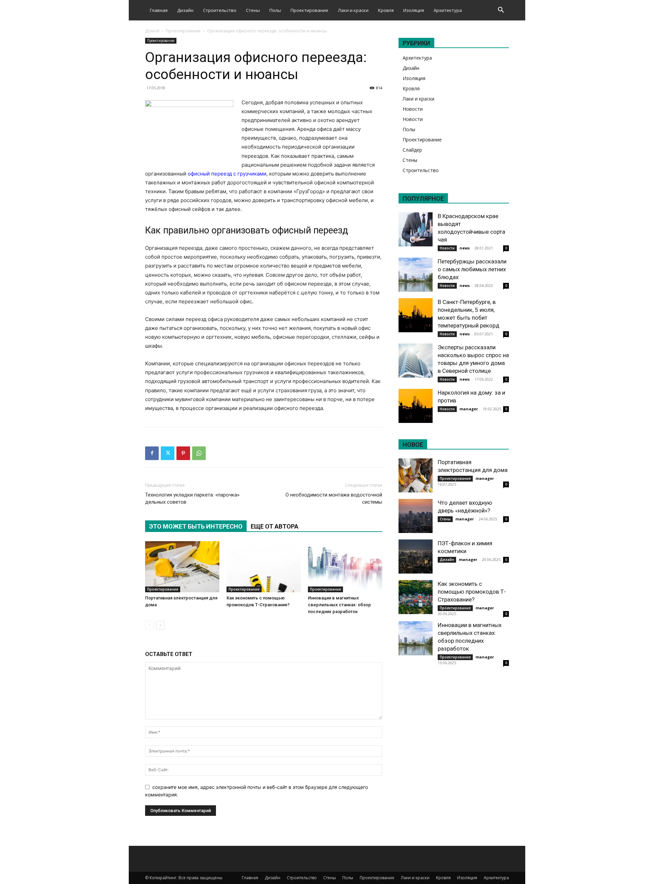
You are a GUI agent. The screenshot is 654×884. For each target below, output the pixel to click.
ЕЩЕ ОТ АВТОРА (274, 526)
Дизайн (185, 10)
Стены (253, 10)
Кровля (386, 10)
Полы (275, 10)
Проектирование (309, 10)
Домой (152, 31)
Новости (413, 109)
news (465, 247)
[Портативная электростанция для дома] (182, 566)
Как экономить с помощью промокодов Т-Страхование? (472, 591)
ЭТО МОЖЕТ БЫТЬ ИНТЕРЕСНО (196, 526)
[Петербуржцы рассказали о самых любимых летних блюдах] (416, 275)
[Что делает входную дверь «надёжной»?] (416, 516)
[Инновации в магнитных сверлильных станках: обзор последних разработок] (345, 566)
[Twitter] (167, 453)
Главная (159, 10)
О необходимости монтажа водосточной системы (333, 498)
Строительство (219, 10)
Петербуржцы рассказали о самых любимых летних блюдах (472, 269)
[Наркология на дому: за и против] (416, 406)
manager (469, 408)
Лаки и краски (353, 10)
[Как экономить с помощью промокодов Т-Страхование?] (264, 566)
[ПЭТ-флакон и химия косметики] (416, 556)
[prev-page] (149, 625)
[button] (501, 10)
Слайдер (412, 150)
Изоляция (413, 10)
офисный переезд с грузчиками (227, 173)
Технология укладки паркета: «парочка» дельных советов (192, 498)
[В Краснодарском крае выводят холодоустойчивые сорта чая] (416, 229)
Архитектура (448, 10)
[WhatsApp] (199, 453)
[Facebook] (152, 453)
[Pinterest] (183, 453)
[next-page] (160, 625)
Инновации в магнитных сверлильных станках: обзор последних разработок (339, 604)
